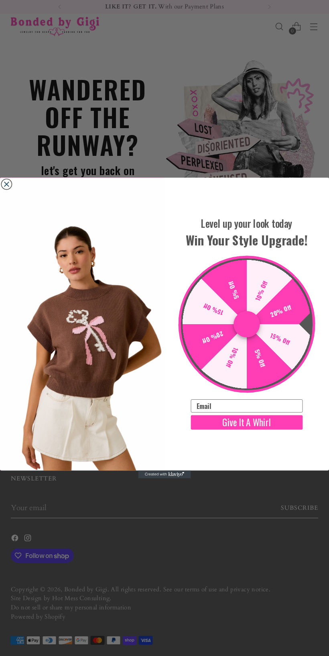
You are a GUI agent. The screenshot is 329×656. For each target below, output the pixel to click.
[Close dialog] (6, 184)
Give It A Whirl (246, 422)
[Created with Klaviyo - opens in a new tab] (164, 474)
